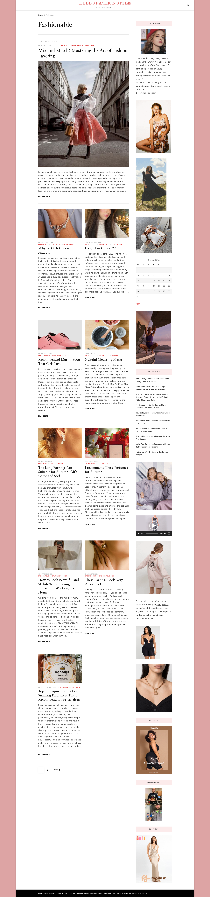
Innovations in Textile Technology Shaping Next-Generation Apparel (150, 388)
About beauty (91, 244)
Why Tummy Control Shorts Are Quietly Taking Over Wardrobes (152, 380)
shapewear (163, 604)
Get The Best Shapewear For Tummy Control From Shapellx (151, 429)
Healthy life (56, 576)
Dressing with (91, 576)
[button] (153, 525)
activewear (158, 608)
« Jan (138, 303)
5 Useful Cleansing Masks (103, 359)
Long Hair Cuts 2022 (100, 248)
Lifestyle (61, 464)
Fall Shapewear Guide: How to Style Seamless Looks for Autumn (151, 406)
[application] (154, 525)
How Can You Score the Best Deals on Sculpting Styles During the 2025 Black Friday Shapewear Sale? (152, 397)
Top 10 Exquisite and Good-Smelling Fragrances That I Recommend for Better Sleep (59, 695)
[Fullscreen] (169, 533)
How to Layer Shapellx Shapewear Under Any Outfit (153, 414)
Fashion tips (62, 46)
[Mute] (165, 533)
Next (56, 770)
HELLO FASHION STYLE (105, 4)
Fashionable (90, 46)
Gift (66, 356)
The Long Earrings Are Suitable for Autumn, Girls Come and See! (57, 472)
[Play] (138, 533)
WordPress (143, 893)
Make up (115, 356)
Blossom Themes (121, 893)
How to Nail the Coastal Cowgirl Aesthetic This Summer (153, 437)
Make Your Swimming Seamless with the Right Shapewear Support (153, 445)
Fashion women (76, 46)
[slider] (152, 533)
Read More (43, 196)
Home (66, 576)
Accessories (43, 244)
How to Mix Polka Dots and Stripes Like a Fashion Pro (153, 422)
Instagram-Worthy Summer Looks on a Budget (152, 453)
